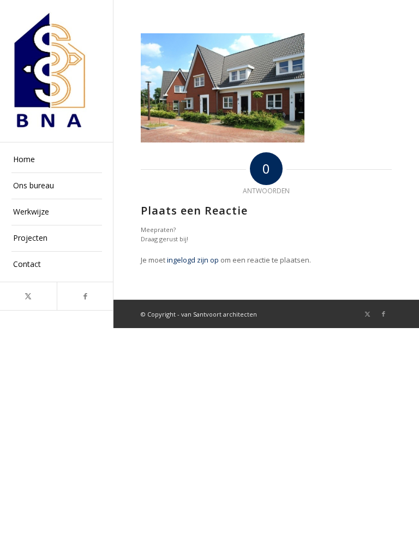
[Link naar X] (28, 296)
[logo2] (56, 70)
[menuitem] (56, 160)
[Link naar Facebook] (85, 296)
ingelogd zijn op (193, 260)
